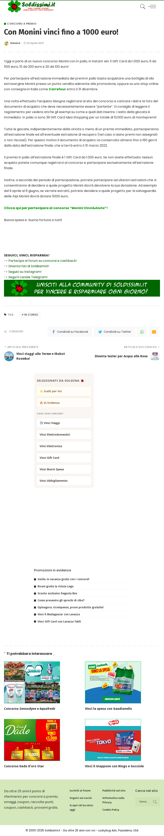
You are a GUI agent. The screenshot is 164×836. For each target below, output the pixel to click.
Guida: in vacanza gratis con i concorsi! (63, 579)
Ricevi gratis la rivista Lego (56, 586)
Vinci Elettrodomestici (55, 434)
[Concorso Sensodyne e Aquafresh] (32, 682)
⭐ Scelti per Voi (51, 391)
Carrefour (57, 89)
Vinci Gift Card (49, 458)
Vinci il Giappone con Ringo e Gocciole (114, 766)
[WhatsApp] (142, 332)
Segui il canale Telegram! (28, 277)
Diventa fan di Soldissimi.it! (28, 266)
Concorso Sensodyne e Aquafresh (29, 709)
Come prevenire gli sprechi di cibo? (61, 600)
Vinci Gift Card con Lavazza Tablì (59, 621)
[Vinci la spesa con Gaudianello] (113, 682)
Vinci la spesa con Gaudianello (108, 709)
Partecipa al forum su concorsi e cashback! (42, 260)
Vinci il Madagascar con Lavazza (59, 614)
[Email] (154, 332)
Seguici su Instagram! (25, 271)
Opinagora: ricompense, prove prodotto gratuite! (71, 607)
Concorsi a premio (22, 23)
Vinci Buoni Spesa (52, 469)
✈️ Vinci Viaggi (50, 423)
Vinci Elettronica (51, 446)
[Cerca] (142, 6)
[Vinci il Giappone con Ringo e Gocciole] (113, 739)
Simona (15, 43)
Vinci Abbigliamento (54, 481)
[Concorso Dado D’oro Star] (32, 739)
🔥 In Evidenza (50, 403)
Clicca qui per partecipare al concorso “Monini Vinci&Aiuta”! (56, 208)
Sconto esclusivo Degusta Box (57, 593)
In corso (31, 315)
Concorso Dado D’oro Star (24, 766)
